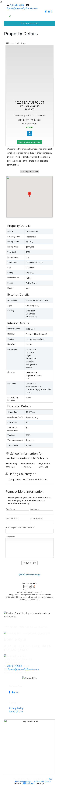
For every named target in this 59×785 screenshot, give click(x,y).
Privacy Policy (16, 708)
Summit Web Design (42, 781)
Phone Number (36, 518)
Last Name (34, 509)
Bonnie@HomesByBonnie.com (22, 8)
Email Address (12, 518)
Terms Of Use (16, 711)
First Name (10, 509)
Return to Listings (17, 43)
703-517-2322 (17, 5)
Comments (10, 536)
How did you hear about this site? (20, 527)
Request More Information (29, 142)
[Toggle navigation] (54, 17)
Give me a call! (30, 23)
